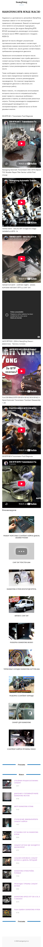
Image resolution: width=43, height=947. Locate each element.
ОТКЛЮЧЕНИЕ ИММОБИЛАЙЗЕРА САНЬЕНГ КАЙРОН (26, 820)
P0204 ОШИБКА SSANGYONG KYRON (27, 909)
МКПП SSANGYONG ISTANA (23, 806)
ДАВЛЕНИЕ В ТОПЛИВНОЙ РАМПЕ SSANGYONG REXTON (26, 794)
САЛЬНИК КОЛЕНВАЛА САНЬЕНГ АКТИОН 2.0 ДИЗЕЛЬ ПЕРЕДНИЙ (25, 859)
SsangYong (21, 2)
